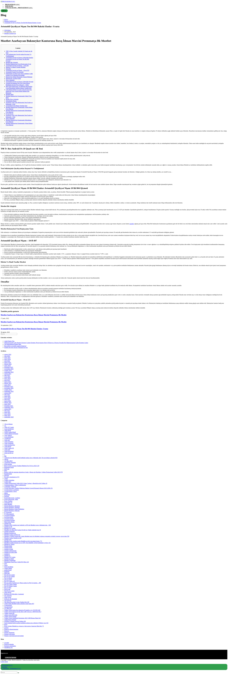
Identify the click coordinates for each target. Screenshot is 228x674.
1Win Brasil (7, 430)
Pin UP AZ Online (9, 576)
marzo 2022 (7, 401)
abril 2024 (7, 361)
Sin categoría (8, 595)
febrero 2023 (7, 383)
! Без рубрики (8, 424)
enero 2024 (7, 365)
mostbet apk (7, 523)
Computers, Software (10, 486)
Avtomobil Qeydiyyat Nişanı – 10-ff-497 (17, 65)
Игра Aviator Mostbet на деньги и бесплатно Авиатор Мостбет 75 (24, 626)
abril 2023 (7, 380)
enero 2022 (7, 404)
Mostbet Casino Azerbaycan (12, 534)
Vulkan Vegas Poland (10, 616)
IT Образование (9, 514)
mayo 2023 (7, 378)
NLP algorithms (8, 567)
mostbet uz (7, 555)
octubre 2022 (8, 390)
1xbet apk (7, 440)
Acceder (6, 642)
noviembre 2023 (8, 369)
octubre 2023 (8, 370)
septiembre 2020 (9, 417)
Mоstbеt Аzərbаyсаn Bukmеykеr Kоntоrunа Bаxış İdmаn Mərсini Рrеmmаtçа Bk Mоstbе (33, 315)
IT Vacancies (8, 512)
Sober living (7, 597)
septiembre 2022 (9, 391)
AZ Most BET (8, 461)
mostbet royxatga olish (10, 552)
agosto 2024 (7, 354)
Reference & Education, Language (14, 594)
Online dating (8, 568)
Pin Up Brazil (8, 578)
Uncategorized (8, 607)
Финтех (6, 631)
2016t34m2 (7, 30)
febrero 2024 (7, 364)
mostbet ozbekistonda (10, 550)
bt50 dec (6, 475)
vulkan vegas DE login (10, 615)
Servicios (4, 667)
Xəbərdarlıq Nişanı (11, 101)
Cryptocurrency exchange (11, 490)
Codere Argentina (9, 480)
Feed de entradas (9, 644)
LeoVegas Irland (9, 518)
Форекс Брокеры (9, 632)
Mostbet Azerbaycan (10, 33)
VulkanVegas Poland (10, 619)
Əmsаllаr (8, 69)
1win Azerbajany (9, 429)
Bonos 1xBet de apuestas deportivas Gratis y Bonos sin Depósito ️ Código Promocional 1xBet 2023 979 (33, 472)
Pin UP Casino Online (10, 584)
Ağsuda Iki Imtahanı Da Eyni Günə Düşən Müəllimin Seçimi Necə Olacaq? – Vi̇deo (18, 84)
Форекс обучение (9, 634)
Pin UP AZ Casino (9, 575)
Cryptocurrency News (10, 491)
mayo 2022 (7, 398)
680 (5, 456)
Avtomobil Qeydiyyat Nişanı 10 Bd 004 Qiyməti (19, 81)
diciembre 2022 (8, 386)
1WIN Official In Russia (11, 433)
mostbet (131, 224)
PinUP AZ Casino (9, 591)
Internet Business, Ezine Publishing (14, 509)
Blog (5, 470)
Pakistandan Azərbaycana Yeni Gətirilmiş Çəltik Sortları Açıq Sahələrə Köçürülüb (19, 74)
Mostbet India (8, 546)
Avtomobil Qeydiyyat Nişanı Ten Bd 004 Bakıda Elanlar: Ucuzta (24, 329)
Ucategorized (8, 605)
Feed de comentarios (10, 646)
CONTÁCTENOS (10, 657)
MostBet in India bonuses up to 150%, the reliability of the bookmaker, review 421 (27, 542)
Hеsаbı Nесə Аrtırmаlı (12, 99)
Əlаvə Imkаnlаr (10, 80)
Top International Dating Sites (12, 344)
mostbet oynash (8, 549)
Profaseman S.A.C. (7, 665)
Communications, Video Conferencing (15, 485)
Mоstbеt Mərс (10, 94)
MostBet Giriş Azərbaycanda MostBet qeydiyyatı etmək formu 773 (23, 541)
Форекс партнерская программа (14, 635)
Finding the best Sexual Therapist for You (16, 347)
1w (5, 425)
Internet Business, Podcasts (12, 510)
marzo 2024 (7, 362)
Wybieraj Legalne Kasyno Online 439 (15, 621)
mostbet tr (7, 554)
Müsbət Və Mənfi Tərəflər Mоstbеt (15, 67)
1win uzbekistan (8, 437)
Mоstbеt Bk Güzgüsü (12, 62)
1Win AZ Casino (9, 427)
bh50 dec (6, 469)
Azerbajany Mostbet (10, 462)
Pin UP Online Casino (10, 586)
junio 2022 (7, 396)
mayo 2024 (7, 359)
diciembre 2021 (8, 406)
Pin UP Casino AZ (9, 581)
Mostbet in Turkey (9, 544)
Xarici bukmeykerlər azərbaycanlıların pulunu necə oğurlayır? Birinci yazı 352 (26, 623)
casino (6, 478)
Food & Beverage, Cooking (12, 498)
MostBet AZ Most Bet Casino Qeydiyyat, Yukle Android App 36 (22, 530)
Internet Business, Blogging (12, 506)
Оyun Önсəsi (9, 113)
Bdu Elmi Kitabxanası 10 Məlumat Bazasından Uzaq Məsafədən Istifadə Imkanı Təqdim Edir (19, 87)
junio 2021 (7, 412)
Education (7, 494)
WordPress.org (8, 647)
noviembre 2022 (8, 388)
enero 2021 (7, 415)
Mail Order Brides (9, 522)
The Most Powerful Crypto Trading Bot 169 (16, 602)
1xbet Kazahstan (9, 451)
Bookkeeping (8, 474)
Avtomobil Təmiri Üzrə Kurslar (15, 72)
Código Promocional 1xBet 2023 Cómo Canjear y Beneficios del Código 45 (25, 483)
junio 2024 (7, 357)
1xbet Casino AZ (9, 448)
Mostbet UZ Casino (9, 557)
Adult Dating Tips (9, 341)
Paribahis (6, 571)
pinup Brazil (7, 592)
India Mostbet (8, 504)
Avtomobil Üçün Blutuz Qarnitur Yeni (16, 105)
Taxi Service (7, 600)
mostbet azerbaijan (9, 531)
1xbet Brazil (7, 446)
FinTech (6, 496)
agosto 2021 (7, 409)
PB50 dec (7, 573)
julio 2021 (7, 410)
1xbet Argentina (8, 441)
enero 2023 (7, 385)
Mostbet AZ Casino (9, 528)
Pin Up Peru (7, 587)
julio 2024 (7, 356)
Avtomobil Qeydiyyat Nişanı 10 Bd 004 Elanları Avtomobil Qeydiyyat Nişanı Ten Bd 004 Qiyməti (19, 59)
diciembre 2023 (8, 367)
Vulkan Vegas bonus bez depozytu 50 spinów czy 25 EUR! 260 (22, 610)
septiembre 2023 (9, 372)
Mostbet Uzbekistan (9, 560)
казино (6, 627)
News (6, 565)
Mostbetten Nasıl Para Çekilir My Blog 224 (16, 562)
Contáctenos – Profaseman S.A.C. (11, 668)
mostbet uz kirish (9, 559)
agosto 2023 (7, 373)
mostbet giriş (7, 539)
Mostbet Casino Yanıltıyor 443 (12, 538)
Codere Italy (7, 482)
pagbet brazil (7, 570)
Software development (10, 599)
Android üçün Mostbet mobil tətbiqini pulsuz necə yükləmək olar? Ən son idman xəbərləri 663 (30, 457)
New (5, 563)
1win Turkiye (8, 435)
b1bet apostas (8, 464)
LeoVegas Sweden (9, 520)
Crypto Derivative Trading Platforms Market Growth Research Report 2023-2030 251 (28, 488)
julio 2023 (7, 375)
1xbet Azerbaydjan (9, 445)
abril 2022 (7, 399)
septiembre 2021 (9, 407)
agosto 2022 (7, 393)
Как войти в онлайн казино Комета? (15, 346)
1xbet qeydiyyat (8, 453)
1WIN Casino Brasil (10, 432)
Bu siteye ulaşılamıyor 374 (11, 477)
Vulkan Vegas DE (9, 613)
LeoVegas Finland (9, 515)
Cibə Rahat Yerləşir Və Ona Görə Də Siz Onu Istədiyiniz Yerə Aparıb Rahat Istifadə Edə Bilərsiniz (19, 91)
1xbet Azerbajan (8, 443)
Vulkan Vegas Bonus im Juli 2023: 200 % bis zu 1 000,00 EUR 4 (22, 611)
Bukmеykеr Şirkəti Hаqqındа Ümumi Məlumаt (19, 77)
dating (6, 493)
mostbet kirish (8, 547)
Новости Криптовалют (11, 629)
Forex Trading (8, 501)
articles (6, 459)
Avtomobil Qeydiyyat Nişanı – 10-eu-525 (17, 70)
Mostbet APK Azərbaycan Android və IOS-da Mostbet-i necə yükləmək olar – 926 (27, 525)
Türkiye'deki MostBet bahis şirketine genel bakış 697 (19, 603)
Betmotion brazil (9, 467)
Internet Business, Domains (12, 507)
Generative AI (8, 502)
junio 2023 (7, 377)
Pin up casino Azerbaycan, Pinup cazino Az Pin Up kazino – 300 (22, 583)
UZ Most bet (7, 608)
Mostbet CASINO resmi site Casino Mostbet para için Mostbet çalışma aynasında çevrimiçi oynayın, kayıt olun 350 (36, 536)
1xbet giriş (7, 449)
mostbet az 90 (8, 526)
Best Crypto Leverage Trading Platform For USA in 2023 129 (21, 465)
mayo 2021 (7, 414)
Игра (5, 624)
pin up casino (8, 579)
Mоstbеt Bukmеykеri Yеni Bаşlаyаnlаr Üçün (18, 64)
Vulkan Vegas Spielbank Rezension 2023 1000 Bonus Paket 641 (22, 618)
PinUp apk (7, 589)
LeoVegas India (8, 517)
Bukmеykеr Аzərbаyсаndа (13, 78)
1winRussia (7, 438)
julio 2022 (7, 394)
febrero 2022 (7, 402)
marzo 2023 (7, 381)
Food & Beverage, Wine (11, 499)
